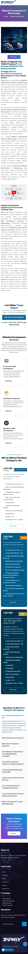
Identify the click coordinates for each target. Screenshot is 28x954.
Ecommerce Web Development (9, 367)
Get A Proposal (8, 949)
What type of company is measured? (10, 745)
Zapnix (10, 946)
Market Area (5, 888)
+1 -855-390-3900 (14, 322)
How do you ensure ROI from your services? (13, 779)
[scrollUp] (25, 944)
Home (6, 16)
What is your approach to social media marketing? (12, 803)
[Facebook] (2, 861)
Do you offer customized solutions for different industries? (13, 763)
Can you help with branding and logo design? (12, 771)
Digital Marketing (7, 903)
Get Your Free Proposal (14, 317)
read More (8, 381)
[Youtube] (14, 861)
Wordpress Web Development (9, 429)
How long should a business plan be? (12, 716)
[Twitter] (6, 861)
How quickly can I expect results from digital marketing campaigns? (12, 754)
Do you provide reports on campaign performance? (10, 787)
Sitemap (4, 885)
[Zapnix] (8, 2)
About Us (5, 875)
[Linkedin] (10, 861)
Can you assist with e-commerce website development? (13, 795)
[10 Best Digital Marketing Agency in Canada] (14, 192)
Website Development (8, 901)
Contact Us (13, 833)
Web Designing (6, 898)
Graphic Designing (7, 905)
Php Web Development (11, 398)
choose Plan (13, 526)
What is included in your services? (13, 738)
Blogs (3, 878)
